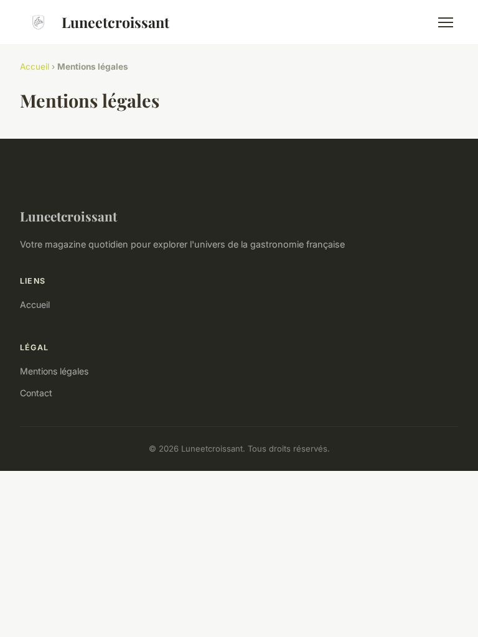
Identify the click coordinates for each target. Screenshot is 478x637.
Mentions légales (54, 371)
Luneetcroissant (115, 22)
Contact (36, 393)
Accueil (34, 67)
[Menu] (445, 22)
